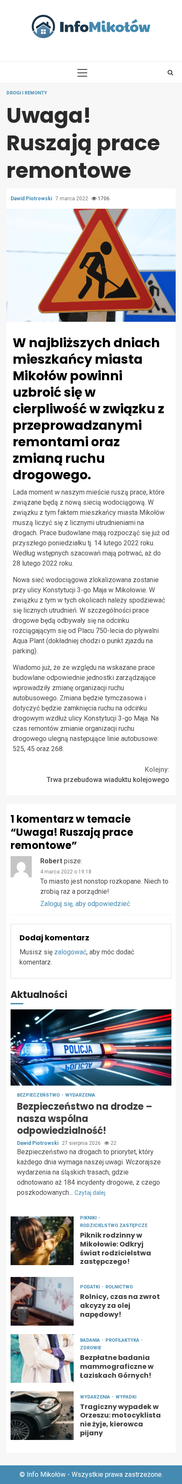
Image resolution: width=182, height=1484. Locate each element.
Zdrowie (90, 1348)
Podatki (90, 1287)
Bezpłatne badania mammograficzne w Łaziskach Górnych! (42, 1358)
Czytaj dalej (89, 1192)
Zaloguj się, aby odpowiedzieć (85, 904)
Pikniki (89, 1218)
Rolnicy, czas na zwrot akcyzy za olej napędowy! (42, 1301)
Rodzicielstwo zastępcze (113, 1225)
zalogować (70, 952)
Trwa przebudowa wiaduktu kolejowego (108, 774)
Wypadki (126, 1397)
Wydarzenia (80, 1095)
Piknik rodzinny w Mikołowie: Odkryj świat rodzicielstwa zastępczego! (42, 1240)
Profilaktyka (123, 1340)
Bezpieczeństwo (39, 1095)
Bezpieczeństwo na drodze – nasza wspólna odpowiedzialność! (91, 1047)
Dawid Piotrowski (32, 199)
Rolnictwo (119, 1287)
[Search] (170, 72)
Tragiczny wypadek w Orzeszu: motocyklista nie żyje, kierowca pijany (42, 1415)
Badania (90, 1340)
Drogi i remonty (26, 93)
